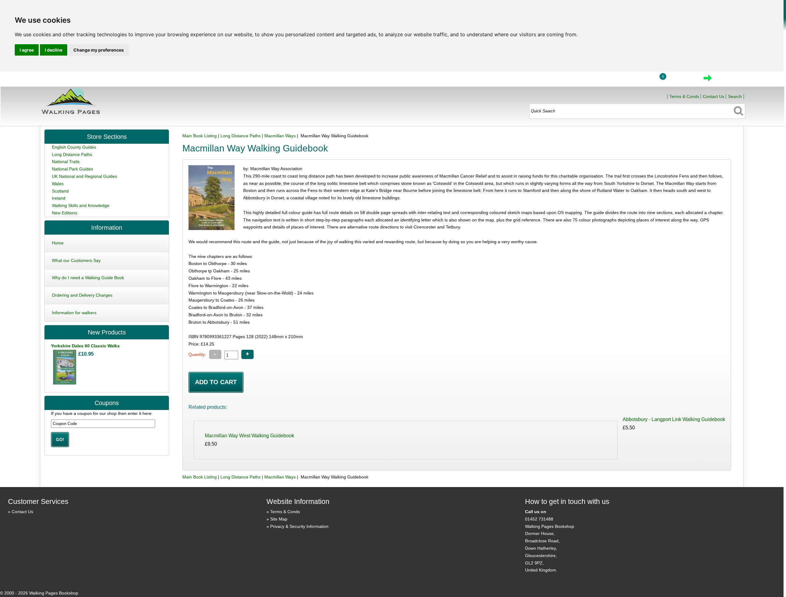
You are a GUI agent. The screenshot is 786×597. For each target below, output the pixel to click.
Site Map (278, 519)
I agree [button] (27, 50)
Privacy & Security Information (299, 526)
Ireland (58, 198)
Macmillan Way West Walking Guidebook (249, 435)
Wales (58, 183)
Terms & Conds (684, 96)
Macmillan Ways (280, 135)
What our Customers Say (76, 260)
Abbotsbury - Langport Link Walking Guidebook (674, 419)
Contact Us (713, 96)
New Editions (64, 212)
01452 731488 (539, 519)
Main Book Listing (199, 135)
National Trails (66, 161)
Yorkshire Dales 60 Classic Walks (85, 345)
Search (735, 96)
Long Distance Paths (240, 135)
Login (639, 79)
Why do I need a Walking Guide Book (88, 277)
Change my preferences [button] (98, 50)
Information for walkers (74, 312)
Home (610, 79)
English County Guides (74, 147)
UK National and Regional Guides (84, 176)
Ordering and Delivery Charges (82, 295)
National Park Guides (72, 168)
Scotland (60, 191)
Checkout (728, 79)
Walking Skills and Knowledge (80, 205)
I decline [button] (53, 50)
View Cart (682, 79)
